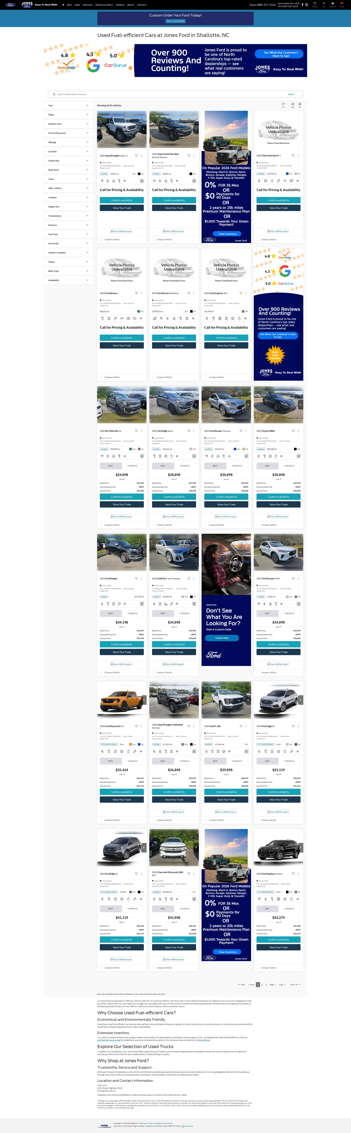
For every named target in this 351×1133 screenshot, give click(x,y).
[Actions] (141, 155)
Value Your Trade (122, 207)
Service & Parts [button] (104, 5)
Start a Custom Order (175, 21)
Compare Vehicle (112, 239)
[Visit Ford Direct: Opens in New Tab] (188, 1126)
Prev (251, 984)
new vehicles (204, 1040)
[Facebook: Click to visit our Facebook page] (302, 5)
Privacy (150, 1123)
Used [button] (77, 5)
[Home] (63, 5)
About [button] (130, 5)
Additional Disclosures (163, 1123)
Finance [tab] (133, 466)
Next (273, 984)
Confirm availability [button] (121, 200)
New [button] (69, 5)
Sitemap (142, 1123)
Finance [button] (120, 5)
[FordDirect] (104, 1126)
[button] (144, 129)
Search (291, 94)
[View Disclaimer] (125, 181)
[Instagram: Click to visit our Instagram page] (306, 5)
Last (281, 984)
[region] (122, 487)
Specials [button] (88, 5)
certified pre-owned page (109, 1040)
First (242, 984)
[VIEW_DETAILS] (278, 129)
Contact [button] (142, 5)
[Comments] (142, 181)
